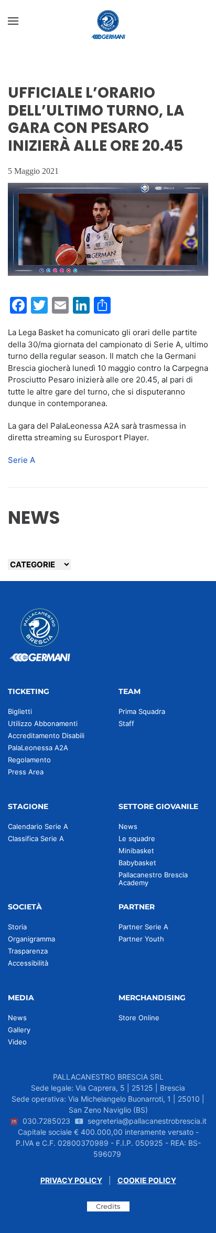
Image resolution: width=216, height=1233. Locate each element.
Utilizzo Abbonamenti (43, 723)
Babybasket (137, 862)
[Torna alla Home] (108, 21)
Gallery (19, 1029)
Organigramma (31, 939)
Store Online (138, 1017)
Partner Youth (141, 939)
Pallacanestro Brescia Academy (153, 879)
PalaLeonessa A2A (38, 747)
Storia (17, 927)
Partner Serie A (143, 927)
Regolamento (29, 759)
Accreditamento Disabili (46, 735)
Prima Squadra (141, 711)
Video (17, 1042)
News (127, 826)
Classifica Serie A (36, 838)
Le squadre (136, 838)
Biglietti (20, 711)
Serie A (21, 460)
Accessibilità (28, 963)
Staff (126, 723)
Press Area (26, 772)
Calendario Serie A (38, 826)
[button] (13, 21)
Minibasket (136, 850)
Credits (108, 1206)
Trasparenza (28, 951)
